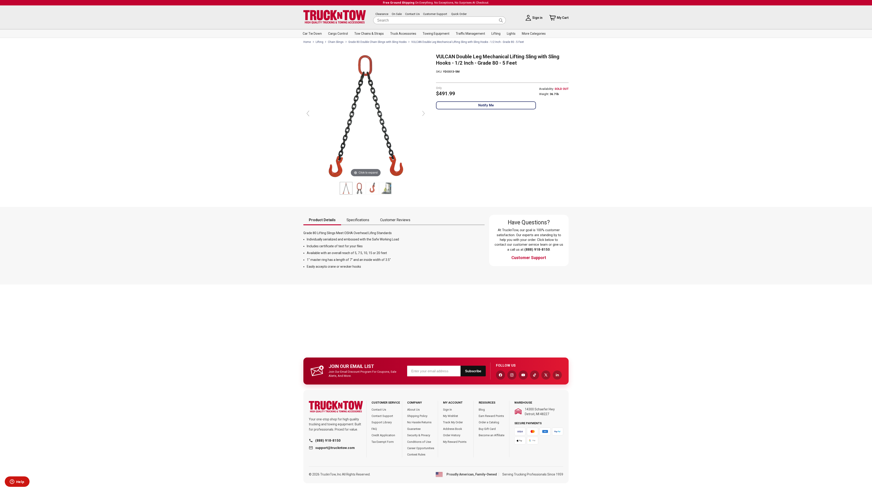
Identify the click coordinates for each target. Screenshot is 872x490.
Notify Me (486, 105)
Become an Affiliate (491, 435)
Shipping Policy (417, 416)
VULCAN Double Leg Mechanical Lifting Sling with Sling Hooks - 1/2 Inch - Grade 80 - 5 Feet (467, 42)
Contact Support (382, 416)
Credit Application (383, 435)
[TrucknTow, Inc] (336, 407)
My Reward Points (454, 441)
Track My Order (453, 422)
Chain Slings (336, 42)
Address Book (452, 429)
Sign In (447, 409)
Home (307, 42)
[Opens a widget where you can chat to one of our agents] (17, 482)
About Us (413, 409)
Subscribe (473, 371)
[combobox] (439, 20)
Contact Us (412, 14)
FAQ (374, 429)
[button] (312, 33)
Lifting (319, 42)
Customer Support (435, 14)
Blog (482, 409)
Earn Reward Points (491, 416)
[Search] (501, 20)
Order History (451, 435)
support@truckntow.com (335, 448)
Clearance (381, 14)
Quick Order (459, 14)
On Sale (397, 14)
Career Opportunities (420, 448)
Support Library (382, 422)
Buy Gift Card (487, 429)
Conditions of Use (419, 441)
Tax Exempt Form (383, 441)
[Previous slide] (307, 113)
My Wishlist (450, 416)
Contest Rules (416, 454)
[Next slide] (423, 113)
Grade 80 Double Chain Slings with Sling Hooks (377, 42)
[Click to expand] (365, 115)
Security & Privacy (418, 435)
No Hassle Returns (419, 422)
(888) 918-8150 (328, 441)
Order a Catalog (489, 422)
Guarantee (414, 429)
